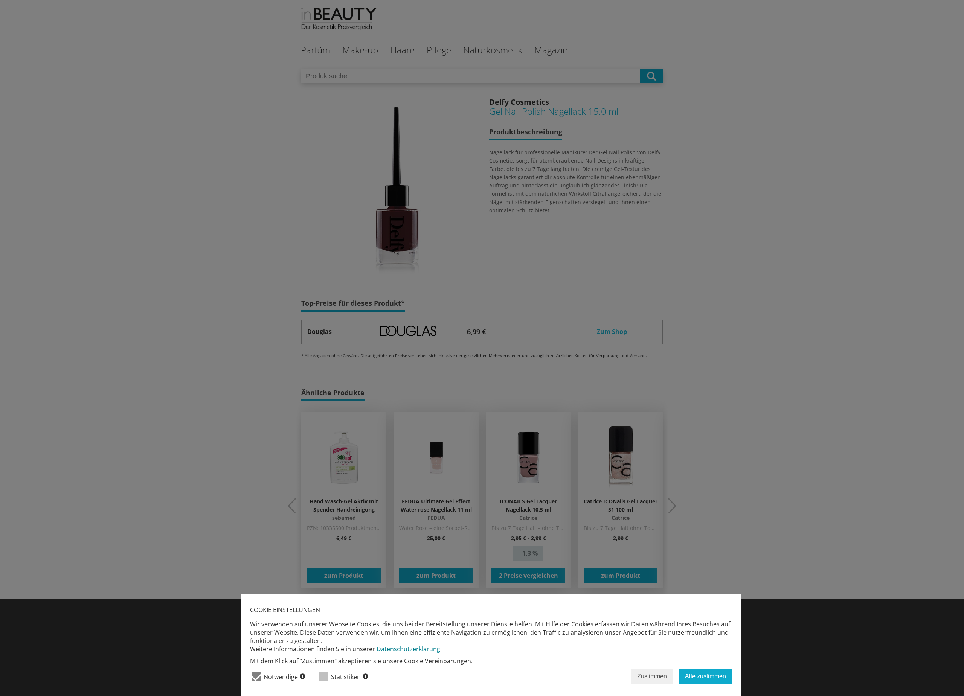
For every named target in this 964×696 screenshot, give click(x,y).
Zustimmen (652, 676)
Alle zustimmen (705, 676)
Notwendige (281, 677)
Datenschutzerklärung (408, 649)
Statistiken (346, 677)
